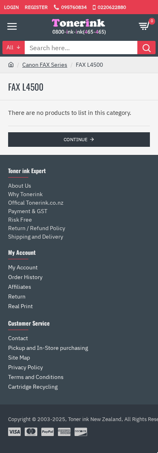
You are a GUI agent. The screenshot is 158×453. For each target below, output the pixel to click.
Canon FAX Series (44, 64)
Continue (76, 139)
